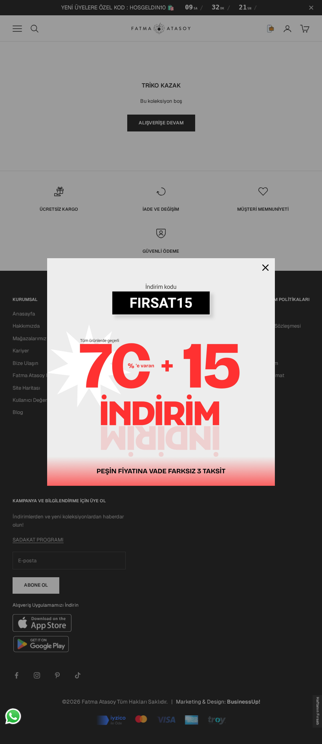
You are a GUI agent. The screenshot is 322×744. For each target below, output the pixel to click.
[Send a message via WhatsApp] (13, 716)
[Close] (265, 267)
